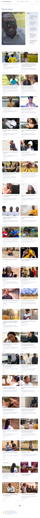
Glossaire (22, 1)
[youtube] (20, 506)
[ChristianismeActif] (9, 1)
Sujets (18, 1)
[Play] (4, 42)
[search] (36, 1)
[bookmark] (18, 72)
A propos (26, 1)
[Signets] (38, 1)
